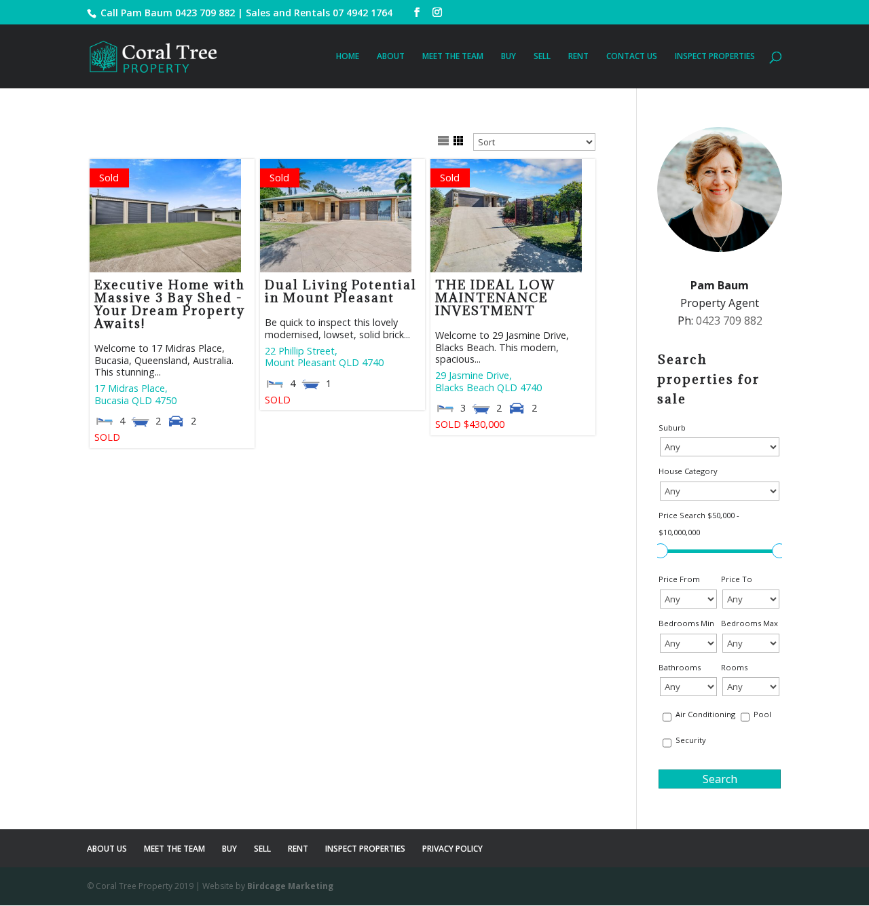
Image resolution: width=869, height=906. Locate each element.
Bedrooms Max (749, 623)
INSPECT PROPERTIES (715, 57)
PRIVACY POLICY (452, 848)
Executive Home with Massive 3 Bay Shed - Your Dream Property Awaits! (169, 303)
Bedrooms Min (686, 623)
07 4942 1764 (362, 12)
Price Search (699, 524)
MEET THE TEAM (452, 57)
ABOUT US (107, 848)
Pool (762, 714)
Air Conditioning (705, 714)
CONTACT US (631, 57)
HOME (347, 57)
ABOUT (391, 57)
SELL (542, 57)
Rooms (734, 667)
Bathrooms (680, 667)
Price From (679, 579)
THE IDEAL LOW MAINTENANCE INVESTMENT (495, 297)
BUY (508, 57)
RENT (578, 57)
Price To (736, 579)
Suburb (672, 427)
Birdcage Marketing (290, 886)
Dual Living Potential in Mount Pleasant (341, 291)
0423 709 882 (205, 12)
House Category (688, 471)
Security (691, 740)
